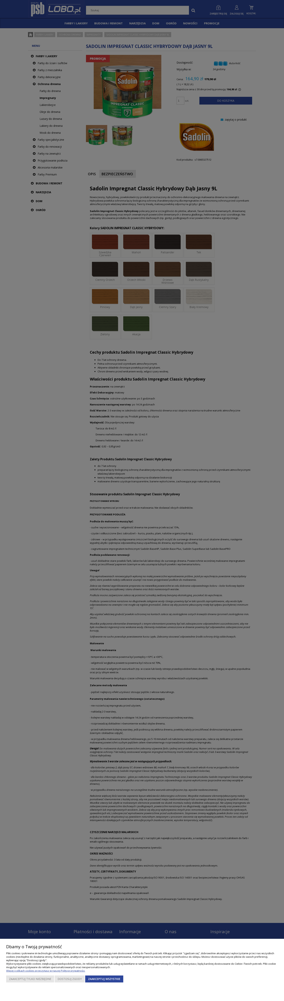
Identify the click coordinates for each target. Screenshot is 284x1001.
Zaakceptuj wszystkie (104, 979)
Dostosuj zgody (70, 979)
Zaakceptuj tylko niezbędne (30, 979)
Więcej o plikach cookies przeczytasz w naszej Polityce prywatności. (45, 970)
